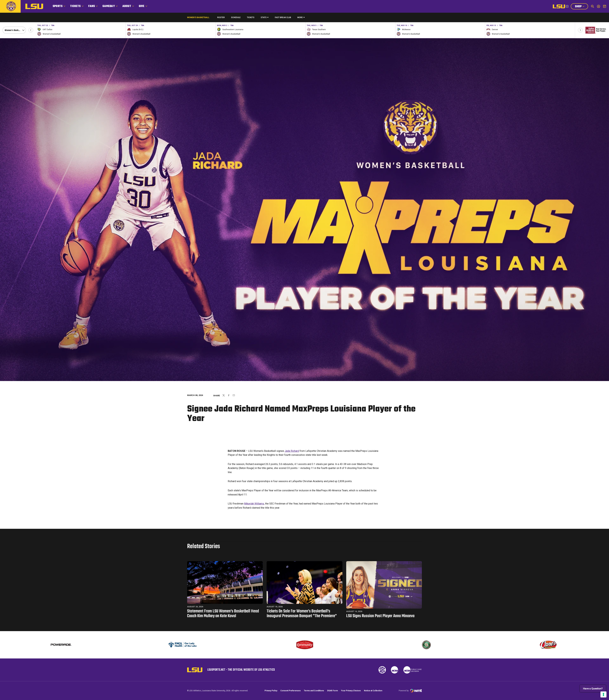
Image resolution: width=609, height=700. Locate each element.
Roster (221, 17)
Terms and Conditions (314, 691)
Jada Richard (292, 450)
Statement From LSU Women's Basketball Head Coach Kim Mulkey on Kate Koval (223, 613)
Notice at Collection (373, 691)
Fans (91, 6)
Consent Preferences (290, 691)
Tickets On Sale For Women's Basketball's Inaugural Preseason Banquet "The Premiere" (302, 613)
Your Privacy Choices (351, 691)
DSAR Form (332, 691)
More (300, 17)
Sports (57, 6)
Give (141, 6)
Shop (581, 6)
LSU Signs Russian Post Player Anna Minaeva (380, 616)
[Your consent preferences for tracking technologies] (603, 694)
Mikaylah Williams (254, 503)
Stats (264, 17)
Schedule (236, 17)
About (126, 6)
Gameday (108, 6)
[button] (30, 30)
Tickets (75, 6)
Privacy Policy (271, 691)
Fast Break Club (283, 17)
